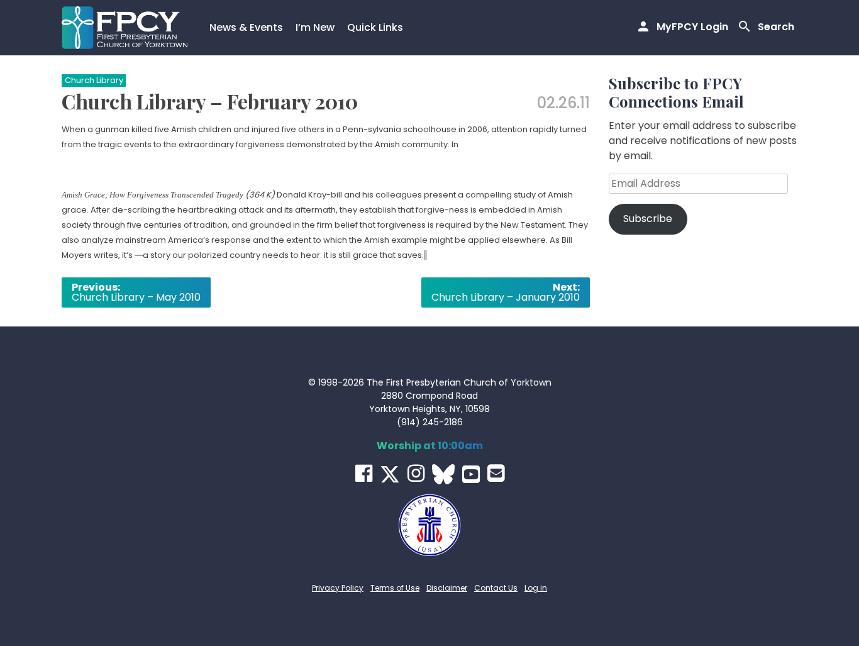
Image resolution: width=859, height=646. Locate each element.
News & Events (246, 27)
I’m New (315, 27)
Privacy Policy (337, 587)
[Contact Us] (496, 473)
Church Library (94, 80)
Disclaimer (446, 587)
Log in (535, 587)
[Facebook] (364, 473)
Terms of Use (394, 587)
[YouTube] (471, 474)
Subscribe (647, 218)
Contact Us (496, 587)
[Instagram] (416, 473)
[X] (389, 474)
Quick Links (375, 27)
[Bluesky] (443, 474)
